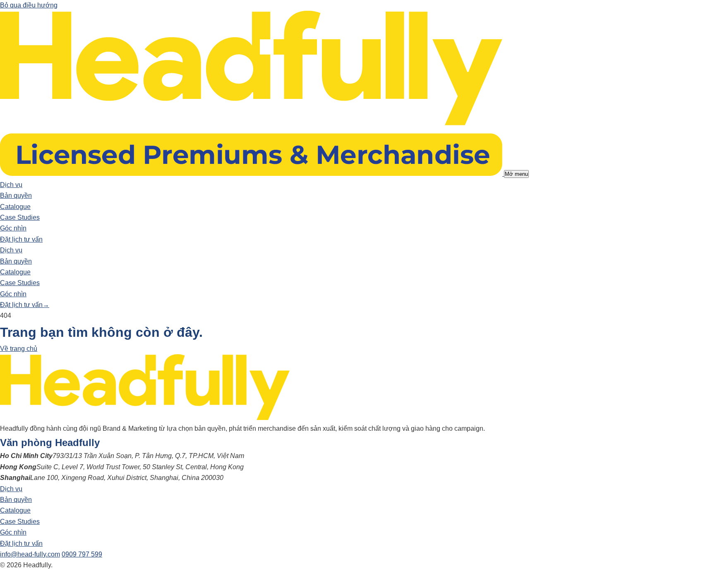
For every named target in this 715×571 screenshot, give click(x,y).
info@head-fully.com (30, 554)
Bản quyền (16, 195)
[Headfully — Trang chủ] (252, 173)
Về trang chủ (18, 348)
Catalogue (15, 206)
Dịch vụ (11, 184)
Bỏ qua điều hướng (29, 5)
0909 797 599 (82, 554)
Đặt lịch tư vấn (21, 239)
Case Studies (20, 217)
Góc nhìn (13, 228)
